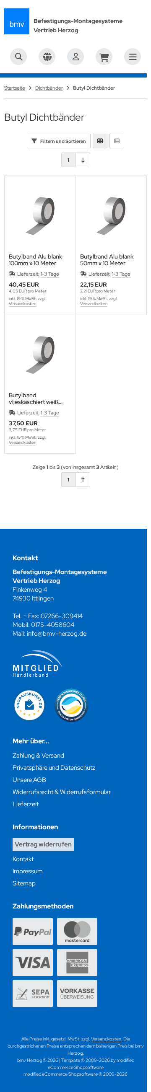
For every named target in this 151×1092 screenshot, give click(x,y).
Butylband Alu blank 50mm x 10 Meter (106, 260)
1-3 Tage (50, 274)
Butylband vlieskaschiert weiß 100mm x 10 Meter (34, 398)
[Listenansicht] (116, 141)
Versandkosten (22, 303)
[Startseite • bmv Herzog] (16, 21)
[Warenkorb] (104, 56)
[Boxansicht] (100, 141)
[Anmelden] (75, 56)
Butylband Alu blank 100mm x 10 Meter (35, 260)
